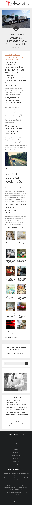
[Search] (26, 363)
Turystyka (16, 461)
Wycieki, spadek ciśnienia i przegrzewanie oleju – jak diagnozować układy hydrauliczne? (16, 402)
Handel (16, 449)
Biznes (16, 438)
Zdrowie (16, 464)
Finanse (16, 446)
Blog (16, 441)
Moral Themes (21, 501)
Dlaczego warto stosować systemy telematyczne (14, 57)
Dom (16, 443)
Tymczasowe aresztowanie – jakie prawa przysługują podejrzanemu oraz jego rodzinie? (17, 414)
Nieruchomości (16, 455)
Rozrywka (16, 458)
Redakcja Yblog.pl (12, 337)
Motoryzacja (16, 47)
